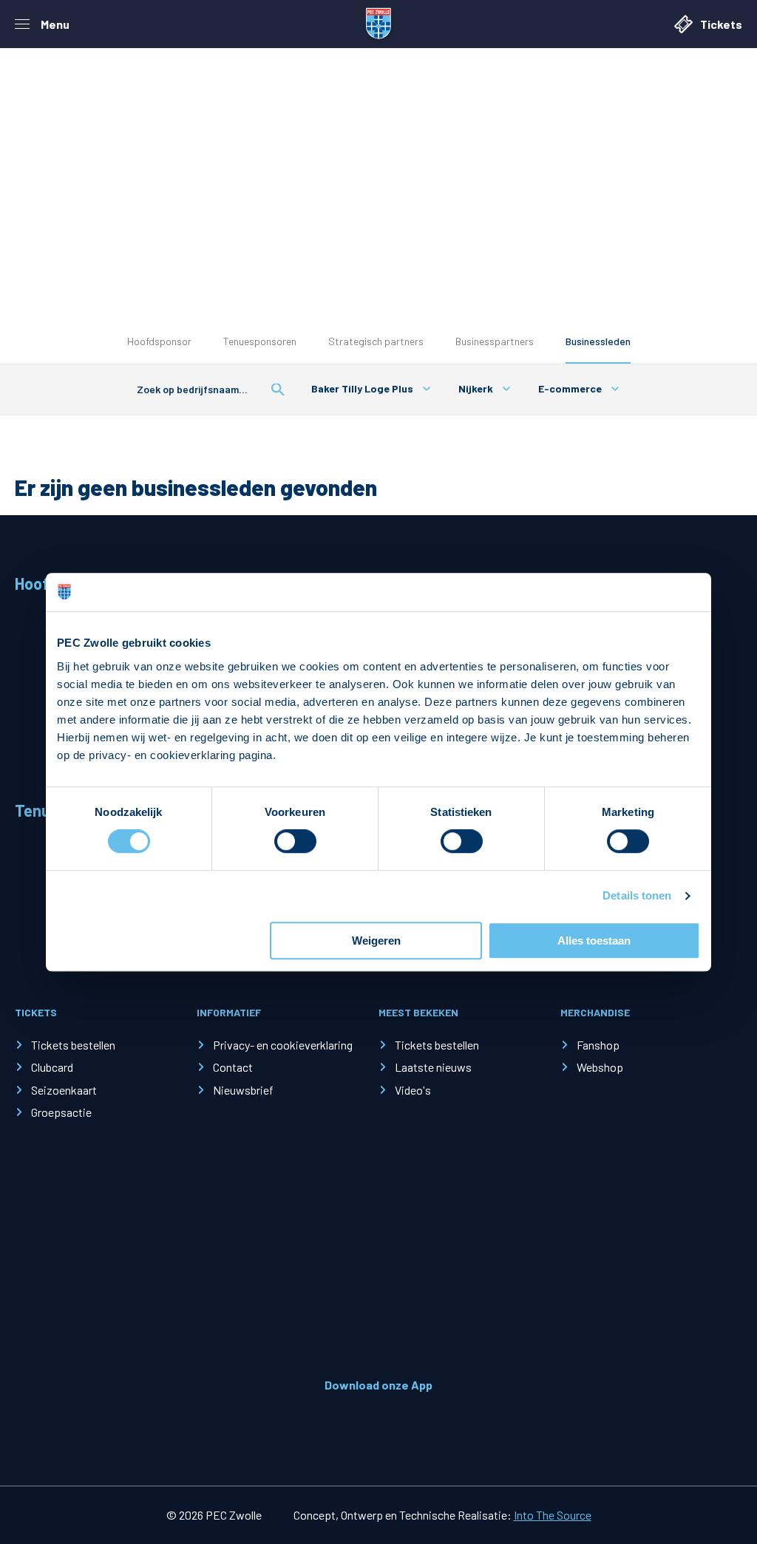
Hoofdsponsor (159, 341)
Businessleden (598, 341)
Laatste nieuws (433, 1067)
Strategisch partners (376, 341)
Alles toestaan (594, 940)
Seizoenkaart (64, 1090)
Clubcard (52, 1067)
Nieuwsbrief (243, 1090)
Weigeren (376, 940)
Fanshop (598, 1045)
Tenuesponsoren (259, 341)
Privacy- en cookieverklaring (283, 1045)
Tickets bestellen (73, 1045)
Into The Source (552, 1515)
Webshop (600, 1067)
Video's (413, 1090)
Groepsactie (61, 1112)
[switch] (295, 842)
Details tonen (636, 896)
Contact (233, 1067)
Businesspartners (494, 341)
